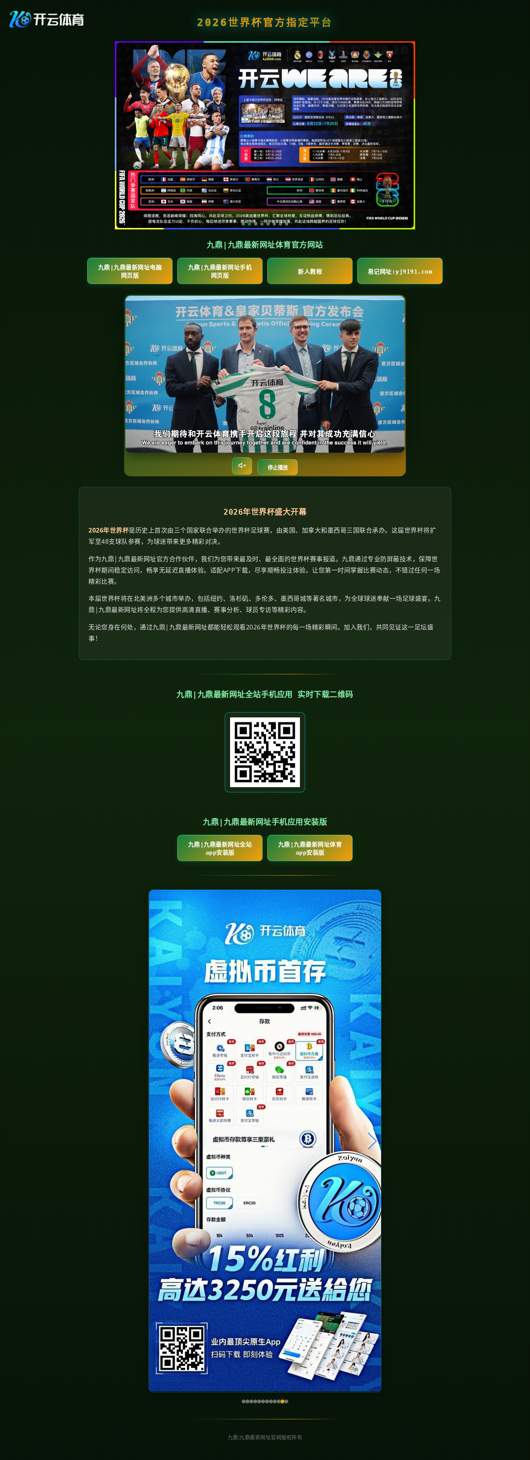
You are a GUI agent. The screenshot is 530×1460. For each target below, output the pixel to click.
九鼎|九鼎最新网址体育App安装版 (310, 848)
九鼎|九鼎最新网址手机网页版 (220, 271)
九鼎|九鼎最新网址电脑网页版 (130, 271)
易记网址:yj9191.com (400, 271)
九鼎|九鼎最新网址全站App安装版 (220, 848)
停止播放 (278, 468)
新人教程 (310, 271)
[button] (158, 1141)
